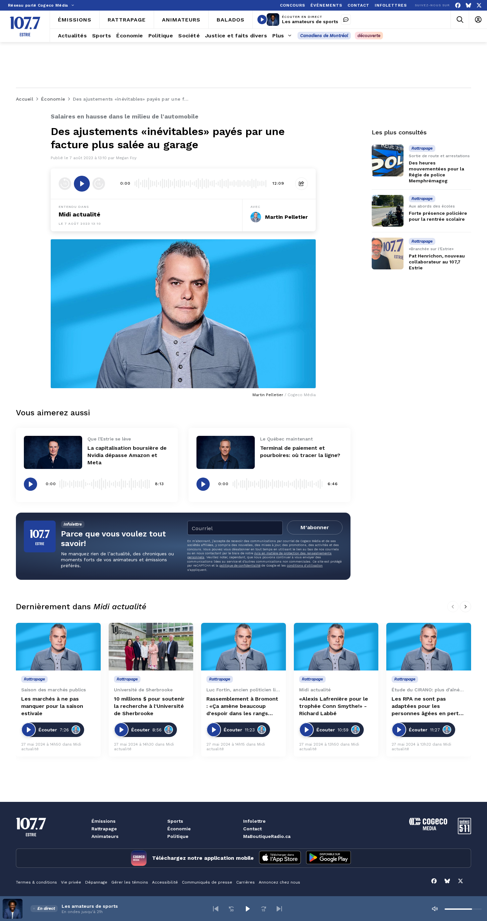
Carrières (245, 882)
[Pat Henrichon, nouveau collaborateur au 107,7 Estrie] (388, 253)
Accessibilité (165, 882)
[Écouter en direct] (262, 19)
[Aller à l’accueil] (25, 26)
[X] (479, 5)
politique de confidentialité (239, 565)
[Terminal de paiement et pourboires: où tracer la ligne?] (225, 452)
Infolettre (254, 821)
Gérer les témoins (129, 882)
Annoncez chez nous (279, 882)
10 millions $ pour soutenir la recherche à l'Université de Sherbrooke (149, 706)
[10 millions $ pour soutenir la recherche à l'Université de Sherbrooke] (151, 646)
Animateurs (105, 836)
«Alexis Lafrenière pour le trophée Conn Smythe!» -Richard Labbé (333, 706)
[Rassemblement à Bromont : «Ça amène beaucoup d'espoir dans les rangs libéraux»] (243, 646)
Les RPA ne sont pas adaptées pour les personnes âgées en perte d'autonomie (427, 706)
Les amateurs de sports (310, 21)
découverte (368, 35)
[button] (215, 908)
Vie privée (71, 882)
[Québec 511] (464, 832)
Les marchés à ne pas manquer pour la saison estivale (52, 706)
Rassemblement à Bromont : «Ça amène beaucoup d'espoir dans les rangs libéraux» (242, 706)
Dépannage (96, 882)
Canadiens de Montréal (324, 35)
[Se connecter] (478, 20)
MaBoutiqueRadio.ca (267, 836)
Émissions (103, 821)
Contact (252, 828)
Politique (178, 836)
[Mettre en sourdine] (434, 908)
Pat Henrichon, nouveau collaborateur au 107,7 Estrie (437, 261)
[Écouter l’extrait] (82, 184)
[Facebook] (457, 5)
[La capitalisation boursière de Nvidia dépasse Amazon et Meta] (53, 452)
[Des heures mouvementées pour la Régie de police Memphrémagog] (388, 160)
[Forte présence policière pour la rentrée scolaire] (388, 211)
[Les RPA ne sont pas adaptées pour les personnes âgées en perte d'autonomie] (428, 646)
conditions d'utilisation (305, 565)
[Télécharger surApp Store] (280, 858)
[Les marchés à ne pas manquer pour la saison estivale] (58, 646)
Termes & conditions (36, 882)
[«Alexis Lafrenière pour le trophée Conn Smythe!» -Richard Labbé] (336, 646)
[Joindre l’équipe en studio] (346, 19)
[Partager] (301, 183)
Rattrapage (104, 828)
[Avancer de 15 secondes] (98, 183)
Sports (175, 821)
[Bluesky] (468, 5)
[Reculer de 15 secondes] (65, 183)
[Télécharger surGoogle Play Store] (328, 858)
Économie (179, 828)
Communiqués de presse (207, 882)
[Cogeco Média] (428, 828)
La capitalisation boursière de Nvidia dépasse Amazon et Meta (127, 455)
